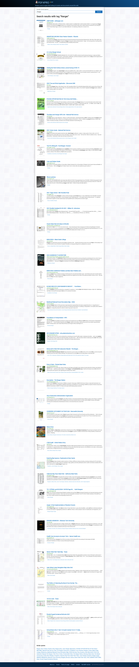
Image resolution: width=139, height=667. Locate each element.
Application (72, 648)
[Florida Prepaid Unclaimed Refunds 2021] (41, 624)
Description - (56, 380)
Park (52, 122)
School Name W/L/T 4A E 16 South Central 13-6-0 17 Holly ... (64, 630)
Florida (57, 372)
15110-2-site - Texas (53, 598)
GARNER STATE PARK (95, 657)
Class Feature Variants (46, 648)
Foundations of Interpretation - (57, 317)
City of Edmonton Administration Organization (60, 395)
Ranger (48, 28)
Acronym (49, 542)
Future (48, 200)
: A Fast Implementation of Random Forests (61, 505)
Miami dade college (65, 246)
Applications (49, 91)
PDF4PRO (45, 2)
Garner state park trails (69, 559)
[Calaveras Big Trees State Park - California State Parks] (41, 484)
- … (63, 349)
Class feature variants (63, 44)
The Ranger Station (78, 654)
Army (48, 60)
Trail (53, 559)
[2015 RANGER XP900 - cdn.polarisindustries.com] (41, 343)
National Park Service (47, 650)
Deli (56, 341)
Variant (57, 44)
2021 (58, 614)
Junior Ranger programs (86, 655)
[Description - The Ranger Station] (41, 390)
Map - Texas (57, 552)
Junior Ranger (65, 648)
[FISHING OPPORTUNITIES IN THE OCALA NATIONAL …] (41, 109)
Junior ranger (56, 75)
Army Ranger (55, 648)
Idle (86, 652)
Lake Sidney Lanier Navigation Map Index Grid (60, 567)
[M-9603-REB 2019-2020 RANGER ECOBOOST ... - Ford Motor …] (41, 296)
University (53, 528)
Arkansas (60, 528)
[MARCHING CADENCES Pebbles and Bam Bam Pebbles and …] (41, 281)
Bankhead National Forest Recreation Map (57, 652)
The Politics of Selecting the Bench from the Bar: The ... (62, 583)
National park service (61, 122)
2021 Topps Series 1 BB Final (58, 192)
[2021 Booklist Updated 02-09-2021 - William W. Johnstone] (41, 218)
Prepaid (51, 620)
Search (99, 11)
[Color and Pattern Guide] (41, 171)
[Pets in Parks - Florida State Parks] (41, 374)
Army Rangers (50, 655)
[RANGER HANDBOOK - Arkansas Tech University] (41, 530)
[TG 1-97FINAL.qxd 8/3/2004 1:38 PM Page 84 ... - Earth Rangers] (41, 499)
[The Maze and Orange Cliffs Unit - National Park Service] (41, 124)
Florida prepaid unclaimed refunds (76, 620)
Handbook (49, 528)
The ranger (86, 355)
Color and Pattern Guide (53, 161)
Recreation (59, 309)
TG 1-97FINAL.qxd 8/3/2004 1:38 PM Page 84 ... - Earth (65, 489)
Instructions (54, 153)
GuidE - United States (56, 442)
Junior (48, 75)
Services (49, 122)
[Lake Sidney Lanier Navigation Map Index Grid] (41, 577)
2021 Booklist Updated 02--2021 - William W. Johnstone (63, 208)
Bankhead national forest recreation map (75, 309)
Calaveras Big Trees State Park (68, 655)
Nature (51, 434)
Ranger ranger (53, 511)
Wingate (84, 528)
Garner (72, 657)
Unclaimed (58, 620)
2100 (54, 654)
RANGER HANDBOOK (42, 657)
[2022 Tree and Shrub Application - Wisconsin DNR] (41, 93)
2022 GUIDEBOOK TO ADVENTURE (56, 255)
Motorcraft (66, 355)
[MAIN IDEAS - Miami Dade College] (41, 249)
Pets (59, 372)
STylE (45, 655)
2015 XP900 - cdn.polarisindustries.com (61, 333)
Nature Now (91, 654)
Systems (82, 652)
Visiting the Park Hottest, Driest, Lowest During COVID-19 (63, 68)
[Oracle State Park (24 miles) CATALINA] (41, 234)
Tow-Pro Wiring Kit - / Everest (59, 146)
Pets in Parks (59, 654)
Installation (49, 153)
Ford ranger (64, 153)
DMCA (72, 664)
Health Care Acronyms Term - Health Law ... (64, 536)
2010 (51, 355)
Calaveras (66, 481)
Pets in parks (80, 372)
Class (52, 44)
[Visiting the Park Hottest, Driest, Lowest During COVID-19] (41, 78)
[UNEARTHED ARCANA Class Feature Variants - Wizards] (41, 46)
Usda (63, 309)
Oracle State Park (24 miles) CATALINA (58, 224)
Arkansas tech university (77, 528)
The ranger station (60, 388)
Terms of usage (65, 664)
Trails (88, 657)
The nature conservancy (66, 434)
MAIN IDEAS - (56, 239)
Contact (78, 664)
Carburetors (54, 355)
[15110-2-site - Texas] (41, 609)
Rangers (86, 650)
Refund (67, 620)
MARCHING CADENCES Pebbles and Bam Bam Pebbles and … (64, 271)
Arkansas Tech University (54, 657)
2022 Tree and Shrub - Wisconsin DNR (61, 83)
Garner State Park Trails (80, 657)
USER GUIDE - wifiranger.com (55, 21)
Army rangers (55, 60)
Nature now (73, 434)
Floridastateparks (74, 372)
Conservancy (58, 434)
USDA (70, 652)
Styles (51, 450)
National (54, 106)
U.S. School (54, 52)
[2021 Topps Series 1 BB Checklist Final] (41, 202)
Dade (57, 246)
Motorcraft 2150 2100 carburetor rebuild (76, 355)
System (48, 341)
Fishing (58, 106)
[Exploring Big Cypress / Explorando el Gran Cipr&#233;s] (41, 468)
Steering (55, 388)
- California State (62, 474)
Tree (60, 481)
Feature (48, 44)
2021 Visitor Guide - (58, 130)
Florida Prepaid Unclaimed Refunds (49, 659)
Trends (58, 664)
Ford (58, 153)
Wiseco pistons (51, 177)
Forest (48, 309)
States (48, 372)
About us (52, 664)
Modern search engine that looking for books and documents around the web (56, 5)
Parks (77, 655)
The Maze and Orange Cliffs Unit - (62, 114)
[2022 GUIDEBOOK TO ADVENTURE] (41, 265)
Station (48, 388)
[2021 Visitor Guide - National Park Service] (41, 140)
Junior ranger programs (85, 481)
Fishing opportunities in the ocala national (74, 106)
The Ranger (49, 654)
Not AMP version (86, 664)
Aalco (64, 106)
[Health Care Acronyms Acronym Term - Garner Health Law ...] (41, 546)
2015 (48, 355)
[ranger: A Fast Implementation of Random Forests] (41, 515)
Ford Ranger (60, 650)
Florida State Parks (68, 654)
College (51, 246)
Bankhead (86, 309)
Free (51, 341)
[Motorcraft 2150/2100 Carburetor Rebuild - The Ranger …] (41, 359)
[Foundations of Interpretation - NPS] (41, 327)
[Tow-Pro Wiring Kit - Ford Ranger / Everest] (41, 156)
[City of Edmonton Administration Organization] (41, 405)
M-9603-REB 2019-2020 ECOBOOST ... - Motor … (64, 286)
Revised (55, 309)
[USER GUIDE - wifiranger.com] (41, 31)
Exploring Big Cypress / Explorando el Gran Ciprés (61, 458)
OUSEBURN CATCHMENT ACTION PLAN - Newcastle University (65, 411)
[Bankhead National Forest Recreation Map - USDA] (41, 312)
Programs (49, 466)
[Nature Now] (41, 437)
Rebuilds (58, 355)
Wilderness (49, 263)
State (38, 659)
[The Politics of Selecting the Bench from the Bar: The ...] (41, 593)
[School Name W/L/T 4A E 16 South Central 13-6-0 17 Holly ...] (41, 640)
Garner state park (60, 559)
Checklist (52, 200)
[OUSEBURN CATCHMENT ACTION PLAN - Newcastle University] (41, 421)
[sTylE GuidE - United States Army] (41, 452)
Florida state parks (67, 372)
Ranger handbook (68, 528)
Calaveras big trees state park (74, 481)
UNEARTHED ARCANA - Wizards (62, 36)
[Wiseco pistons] (41, 187)
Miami (54, 246)
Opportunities (50, 106)
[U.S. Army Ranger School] (41, 62)
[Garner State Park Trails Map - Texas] (41, 562)
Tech (57, 528)
